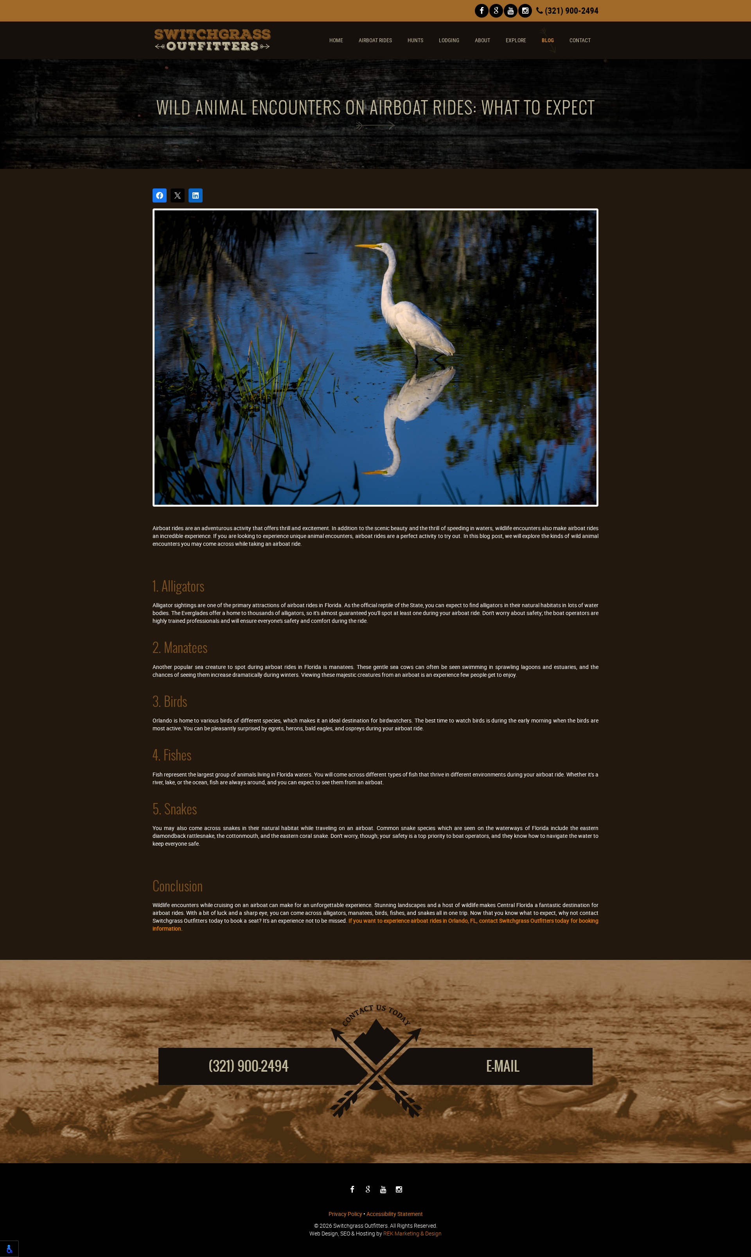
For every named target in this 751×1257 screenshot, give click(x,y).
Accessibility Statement (395, 1214)
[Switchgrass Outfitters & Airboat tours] (213, 40)
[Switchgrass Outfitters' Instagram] (525, 11)
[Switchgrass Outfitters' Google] (496, 11)
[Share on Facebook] (160, 195)
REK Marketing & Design (412, 1233)
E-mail (502, 1066)
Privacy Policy (345, 1214)
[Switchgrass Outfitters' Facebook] (482, 11)
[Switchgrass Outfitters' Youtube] (510, 11)
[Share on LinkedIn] (196, 195)
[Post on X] (178, 195)
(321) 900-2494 (570, 10)
